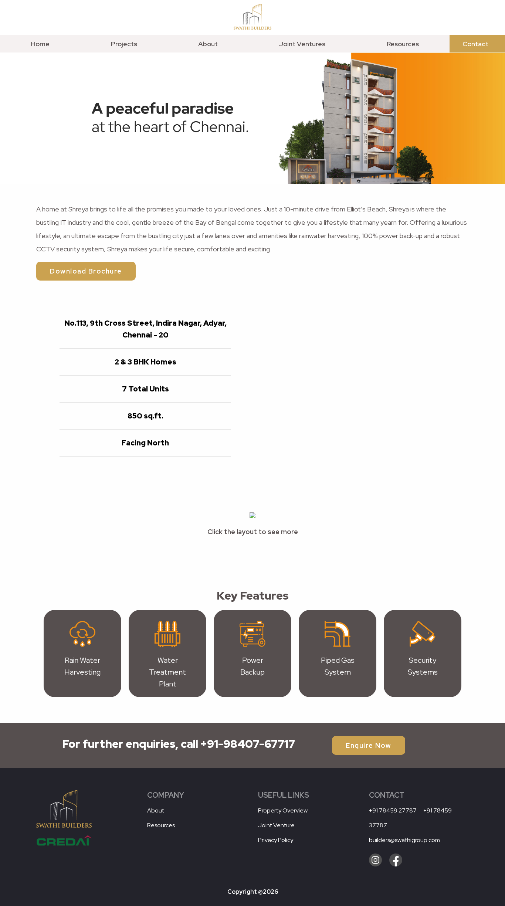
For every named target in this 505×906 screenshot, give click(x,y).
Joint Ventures (302, 44)
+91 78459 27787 (393, 810)
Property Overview (283, 810)
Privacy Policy (275, 840)
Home (40, 44)
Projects (124, 44)
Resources (403, 44)
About (208, 44)
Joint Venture (276, 825)
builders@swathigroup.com (404, 840)
